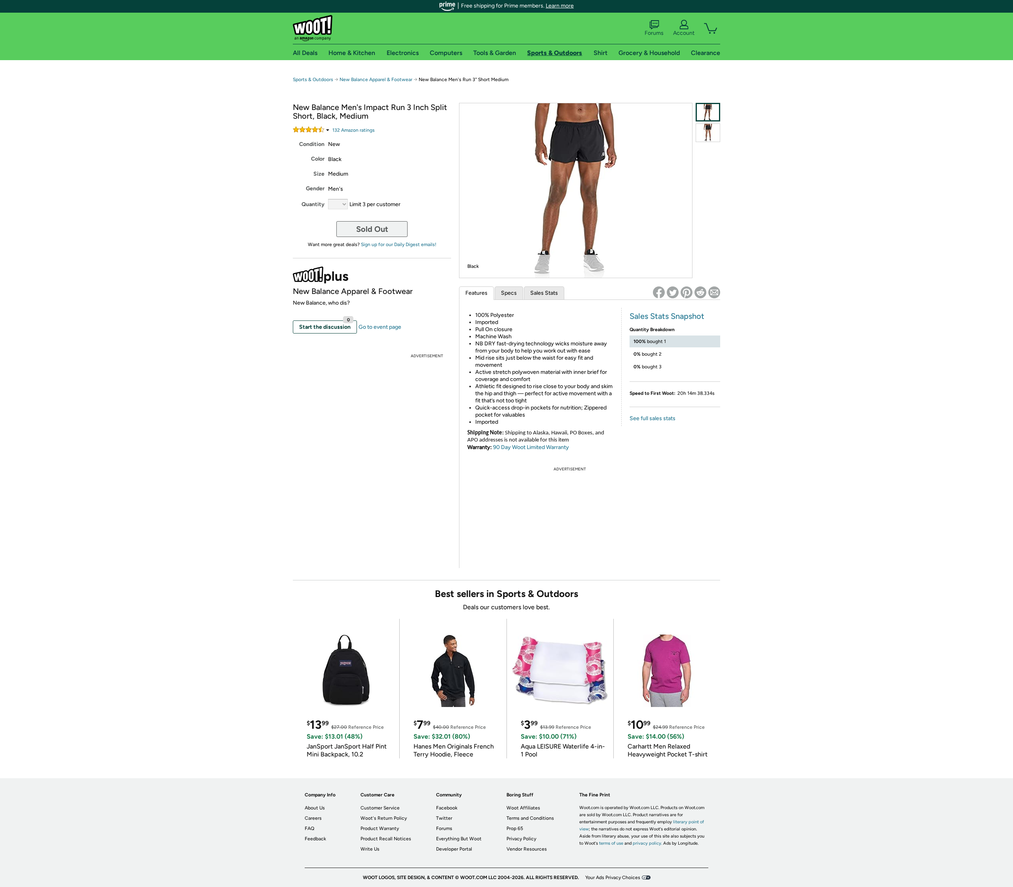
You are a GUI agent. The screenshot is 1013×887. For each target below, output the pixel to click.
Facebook (446, 808)
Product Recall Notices (385, 839)
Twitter (444, 818)
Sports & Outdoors (313, 79)
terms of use (611, 843)
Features (476, 293)
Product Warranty (379, 828)
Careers (313, 818)
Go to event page (380, 327)
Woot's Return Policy (383, 818)
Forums (654, 33)
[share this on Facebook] (659, 292)
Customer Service (380, 808)
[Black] (708, 112)
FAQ (309, 828)
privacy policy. (647, 843)
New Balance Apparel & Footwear (376, 79)
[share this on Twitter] (673, 292)
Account (683, 33)
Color (317, 158)
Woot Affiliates (523, 808)
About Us (315, 808)
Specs (509, 293)
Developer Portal (454, 849)
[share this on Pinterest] (686, 292)
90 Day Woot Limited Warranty (531, 447)
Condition (311, 144)
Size (318, 174)
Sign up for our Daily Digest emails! (398, 244)
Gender (315, 188)
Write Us (369, 849)
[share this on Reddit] (700, 292)
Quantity (313, 204)
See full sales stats (652, 418)
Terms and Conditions (530, 818)
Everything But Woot (459, 839)
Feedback (315, 839)
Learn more (560, 5)
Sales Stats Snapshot (667, 316)
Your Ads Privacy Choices (612, 877)
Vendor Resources (526, 849)
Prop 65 (514, 828)
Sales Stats (544, 293)
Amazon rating (353, 130)
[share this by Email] (714, 292)
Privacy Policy (521, 839)
